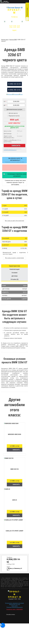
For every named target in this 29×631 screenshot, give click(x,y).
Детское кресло (13, 113)
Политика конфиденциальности (14, 607)
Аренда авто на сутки (14, 604)
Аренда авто (4, 39)
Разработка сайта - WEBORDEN (14, 609)
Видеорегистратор (14, 115)
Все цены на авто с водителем (14, 258)
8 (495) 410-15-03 (14, 84)
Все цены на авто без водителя (14, 220)
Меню (6, 1)
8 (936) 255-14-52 (14, 19)
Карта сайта (14, 605)
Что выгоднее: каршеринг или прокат (14, 603)
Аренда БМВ (13, 39)
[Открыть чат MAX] (2, 625)
